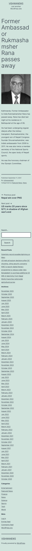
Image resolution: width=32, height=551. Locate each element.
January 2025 (6, 322)
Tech (3, 506)
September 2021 (7, 445)
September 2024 (7, 334)
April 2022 (5, 424)
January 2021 (6, 470)
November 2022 (7, 402)
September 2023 (7, 371)
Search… (4, 230)
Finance (4, 494)
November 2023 (7, 365)
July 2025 (5, 303)
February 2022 (6, 430)
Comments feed (7, 525)
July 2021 (4, 451)
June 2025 (5, 306)
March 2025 (5, 316)
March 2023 (5, 390)
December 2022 (7, 399)
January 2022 (6, 433)
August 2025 (6, 300)
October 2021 (6, 442)
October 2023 (6, 368)
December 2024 (7, 325)
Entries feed (5, 522)
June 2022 (5, 417)
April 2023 (5, 387)
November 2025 (7, 291)
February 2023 (6, 393)
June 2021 (5, 454)
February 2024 (6, 356)
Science (4, 500)
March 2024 (6, 353)
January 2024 (6, 359)
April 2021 (5, 460)
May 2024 (5, 346)
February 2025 (6, 319)
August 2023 (6, 374)
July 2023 (5, 377)
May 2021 (5, 457)
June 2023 (5, 380)
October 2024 (6, 331)
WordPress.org (6, 528)
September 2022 (7, 408)
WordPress (21, 543)
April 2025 (5, 313)
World (3, 510)
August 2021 (6, 448)
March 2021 (5, 464)
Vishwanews (16, 3)
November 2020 (7, 476)
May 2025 (5, 310)
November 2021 (7, 439)
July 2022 (5, 414)
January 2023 (6, 396)
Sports (3, 503)
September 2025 (7, 297)
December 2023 (7, 362)
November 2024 (7, 328)
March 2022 (5, 427)
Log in (3, 518)
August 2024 (6, 337)
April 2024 (5, 350)
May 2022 (5, 420)
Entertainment (6, 488)
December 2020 (7, 473)
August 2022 (6, 411)
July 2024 (5, 340)
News (25, 183)
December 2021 (7, 436)
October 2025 (6, 294)
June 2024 (5, 343)
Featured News (17, 183)
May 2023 (5, 384)
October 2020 (6, 479)
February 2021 (6, 467)
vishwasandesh (8, 180)
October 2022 (6, 405)
